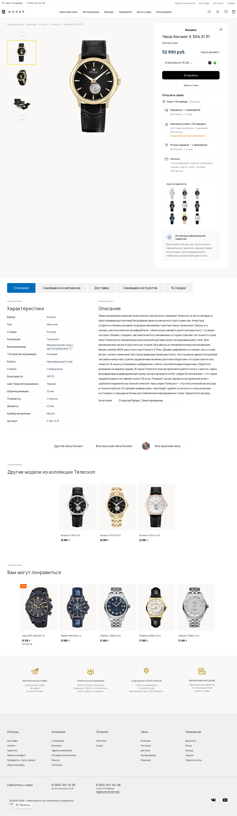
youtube (225, 799)
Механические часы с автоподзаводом (60, 346)
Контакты (218, 3)
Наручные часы (68, 12)
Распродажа (163, 12)
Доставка (204, 3)
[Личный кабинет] (217, 11)
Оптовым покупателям (64, 755)
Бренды (109, 12)
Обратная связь (16, 764)
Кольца (189, 750)
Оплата (11, 745)
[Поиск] (209, 11)
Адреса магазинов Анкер (107, 791)
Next (22, 119)
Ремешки (146, 760)
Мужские (146, 740)
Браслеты (190, 740)
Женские (146, 745)
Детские (145, 750)
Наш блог (101, 740)
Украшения (125, 12)
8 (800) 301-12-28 (63, 785)
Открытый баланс (129, 400)
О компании (58, 740)
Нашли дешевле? (210, 52)
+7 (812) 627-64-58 (35, 3)
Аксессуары (144, 12)
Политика (57, 764)
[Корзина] (233, 11)
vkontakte (213, 799)
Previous (23, 35)
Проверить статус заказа (21, 760)
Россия (51, 332)
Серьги (189, 755)
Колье (188, 745)
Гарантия (12, 750)
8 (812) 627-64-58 (108, 785)
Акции (99, 745)
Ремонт (56, 760)
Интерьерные (91, 12)
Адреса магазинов (185, 3)
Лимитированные (152, 400)
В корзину (191, 75)
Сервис (231, 3)
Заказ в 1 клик (191, 85)
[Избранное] (226, 11)
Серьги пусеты (193, 760)
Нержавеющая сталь (60, 361)
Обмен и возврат (16, 755)
